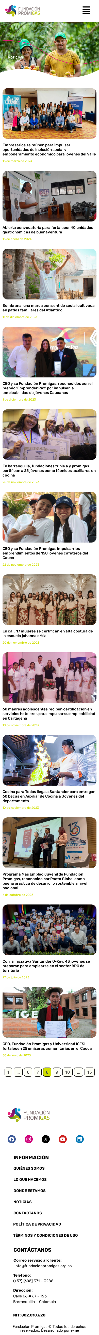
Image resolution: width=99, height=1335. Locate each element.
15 (89, 1072)
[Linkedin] (80, 1139)
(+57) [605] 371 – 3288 (33, 1281)
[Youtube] (63, 1139)
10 (67, 1072)
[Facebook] (12, 1139)
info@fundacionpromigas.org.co (43, 1266)
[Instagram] (29, 1139)
